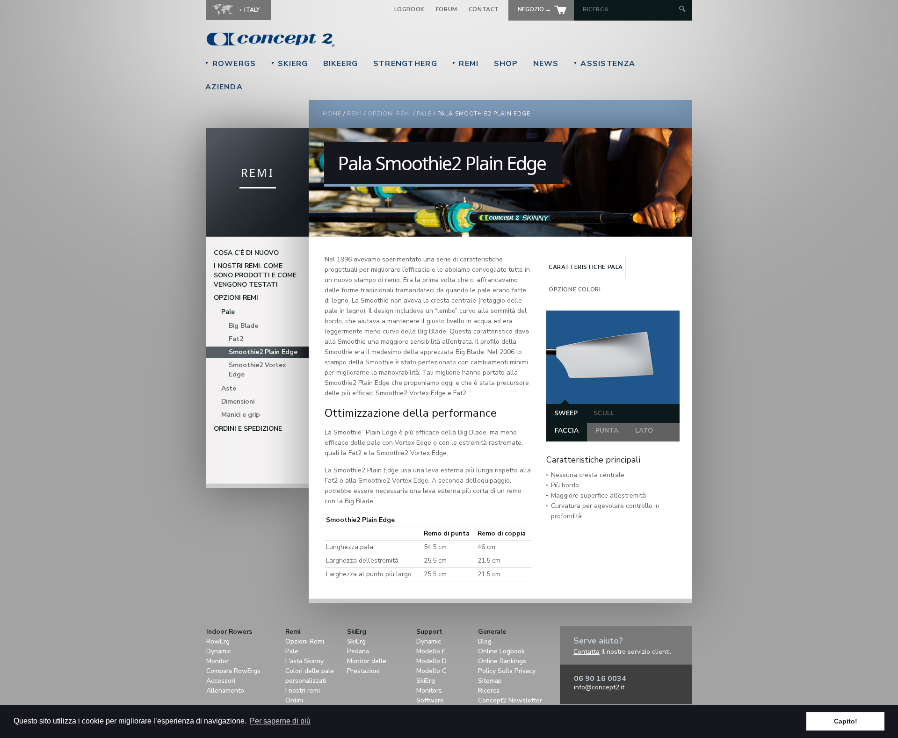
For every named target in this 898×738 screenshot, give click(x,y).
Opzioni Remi (304, 641)
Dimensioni (237, 401)
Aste (228, 388)
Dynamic (218, 651)
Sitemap (490, 680)
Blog (485, 641)
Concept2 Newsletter (510, 700)
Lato (644, 430)
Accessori (220, 680)
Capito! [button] (845, 721)
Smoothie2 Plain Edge (263, 351)
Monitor (217, 661)
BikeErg (340, 63)
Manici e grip (240, 414)
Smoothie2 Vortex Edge (257, 370)
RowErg (218, 641)
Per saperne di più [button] (280, 721)
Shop (506, 63)
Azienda (224, 87)
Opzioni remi (389, 113)
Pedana (358, 651)
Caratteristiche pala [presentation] (586, 267)
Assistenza (604, 63)
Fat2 (236, 338)
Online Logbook (501, 651)
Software (430, 700)
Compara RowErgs (233, 670)
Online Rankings (502, 661)
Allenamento (225, 690)
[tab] (586, 267)
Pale (424, 113)
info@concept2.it (599, 687)
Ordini (294, 700)
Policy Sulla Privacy (507, 670)
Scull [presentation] (604, 413)
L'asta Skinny (304, 661)
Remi (465, 63)
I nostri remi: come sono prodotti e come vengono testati (255, 275)
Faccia (567, 430)
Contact (484, 9)
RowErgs (230, 63)
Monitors (429, 690)
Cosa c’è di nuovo (246, 252)
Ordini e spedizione (248, 428)
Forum (446, 9)
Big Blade (243, 325)
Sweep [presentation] (566, 413)
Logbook (409, 9)
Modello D (431, 661)
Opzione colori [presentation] (575, 289)
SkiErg (289, 63)
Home (332, 113)
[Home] (334, 39)
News (546, 63)
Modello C (431, 670)
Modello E (431, 651)
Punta (606, 430)
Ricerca (489, 690)
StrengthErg (405, 63)
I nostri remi (302, 690)
